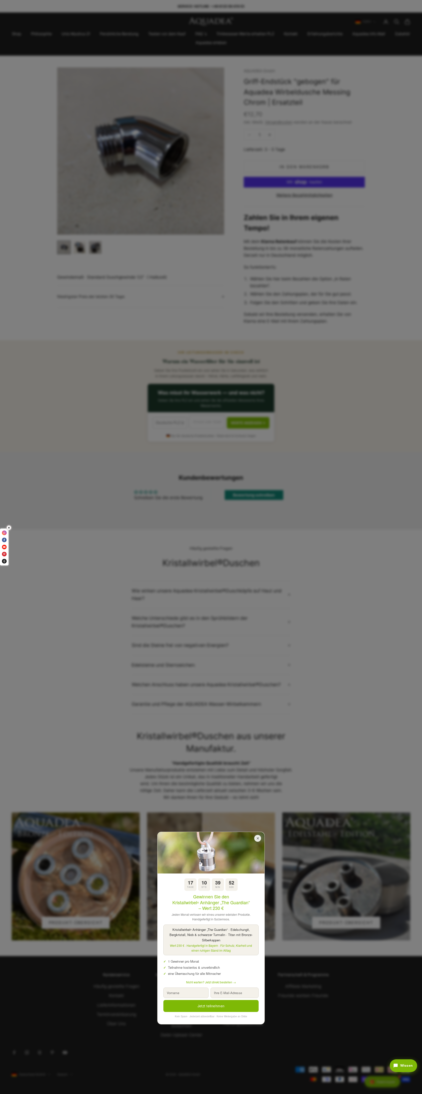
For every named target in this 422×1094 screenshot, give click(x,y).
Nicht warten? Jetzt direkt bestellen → (211, 982)
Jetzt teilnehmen (211, 1005)
